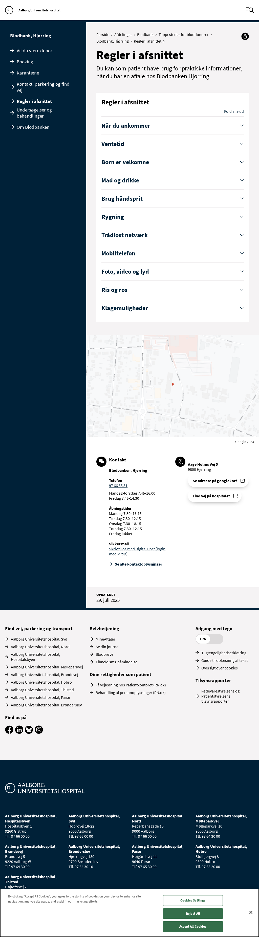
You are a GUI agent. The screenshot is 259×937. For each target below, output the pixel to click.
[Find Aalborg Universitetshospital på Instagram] (39, 732)
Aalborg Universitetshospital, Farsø (40, 697)
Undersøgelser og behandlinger (34, 113)
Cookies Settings (192, 900)
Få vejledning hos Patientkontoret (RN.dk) (131, 684)
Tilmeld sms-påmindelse (116, 661)
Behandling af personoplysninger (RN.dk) (131, 692)
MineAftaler (105, 639)
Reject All (193, 913)
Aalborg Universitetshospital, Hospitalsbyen (35, 657)
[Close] (250, 912)
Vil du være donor (34, 50)
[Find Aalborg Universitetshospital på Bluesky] (29, 732)
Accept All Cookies (192, 926)
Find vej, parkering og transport (39, 628)
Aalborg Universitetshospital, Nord (40, 646)
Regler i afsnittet (34, 101)
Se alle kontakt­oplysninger (138, 564)
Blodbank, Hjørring (30, 35)
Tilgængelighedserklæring (223, 652)
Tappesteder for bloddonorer (184, 34)
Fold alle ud (234, 111)
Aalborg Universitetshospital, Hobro (41, 682)
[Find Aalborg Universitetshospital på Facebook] (9, 732)
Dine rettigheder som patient (120, 674)
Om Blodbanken (33, 127)
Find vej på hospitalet (211, 495)
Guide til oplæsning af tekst (224, 660)
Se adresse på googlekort (215, 480)
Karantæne (28, 73)
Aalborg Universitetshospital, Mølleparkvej (47, 666)
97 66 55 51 (118, 485)
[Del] (245, 36)
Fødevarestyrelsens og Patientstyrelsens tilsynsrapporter (220, 696)
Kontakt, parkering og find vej (43, 87)
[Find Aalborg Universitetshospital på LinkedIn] (19, 732)
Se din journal (107, 646)
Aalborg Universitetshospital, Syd (39, 639)
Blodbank (145, 34)
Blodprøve (104, 654)
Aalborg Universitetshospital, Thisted (42, 689)
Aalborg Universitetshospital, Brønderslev (46, 704)
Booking (25, 62)
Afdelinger (123, 34)
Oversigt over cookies (219, 667)
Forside (102, 34)
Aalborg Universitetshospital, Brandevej (44, 674)
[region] (129, 913)
